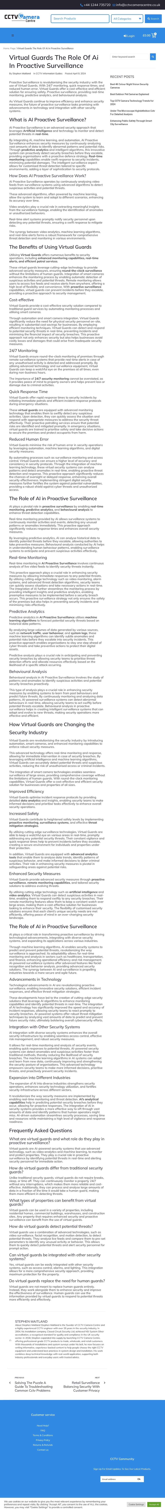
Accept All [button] (154, 1504)
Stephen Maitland (22, 73)
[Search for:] (129, 57)
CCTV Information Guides (49, 73)
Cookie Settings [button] (136, 1504)
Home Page (9, 48)
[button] (13, 35)
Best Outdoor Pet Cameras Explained (129, 94)
